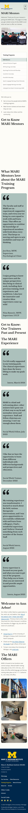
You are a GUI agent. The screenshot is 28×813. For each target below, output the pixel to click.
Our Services (4, 779)
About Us (3, 785)
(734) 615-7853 (5, 767)
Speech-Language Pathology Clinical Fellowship (13, 81)
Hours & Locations (6, 769)
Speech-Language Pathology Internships (12, 84)
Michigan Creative (12, 807)
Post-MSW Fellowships (8, 77)
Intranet (3, 793)
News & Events (17, 782)
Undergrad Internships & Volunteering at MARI (13, 88)
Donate (10, 785)
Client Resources (14, 779)
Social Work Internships (8, 74)
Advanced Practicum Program (10, 63)
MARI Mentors (6, 59)
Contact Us (4, 772)
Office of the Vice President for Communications (13, 809)
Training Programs (9, 55)
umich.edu (15, 649)
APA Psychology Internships (9, 66)
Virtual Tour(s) (8, 634)
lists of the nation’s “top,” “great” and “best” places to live (13, 616)
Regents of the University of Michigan (16, 804)
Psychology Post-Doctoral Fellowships (11, 70)
